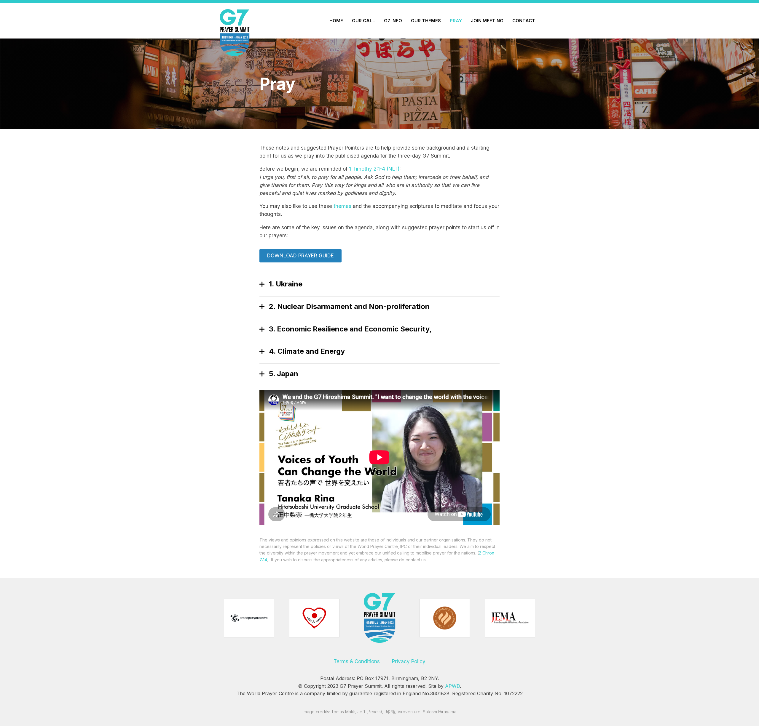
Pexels (374, 711)
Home (336, 20)
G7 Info (393, 20)
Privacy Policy (408, 661)
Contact (523, 20)
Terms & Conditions (357, 661)
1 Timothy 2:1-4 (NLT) (374, 169)
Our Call (363, 20)
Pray (456, 20)
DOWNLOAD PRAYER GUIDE (300, 256)
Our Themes (426, 20)
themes (342, 206)
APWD (452, 686)
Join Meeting (487, 20)
